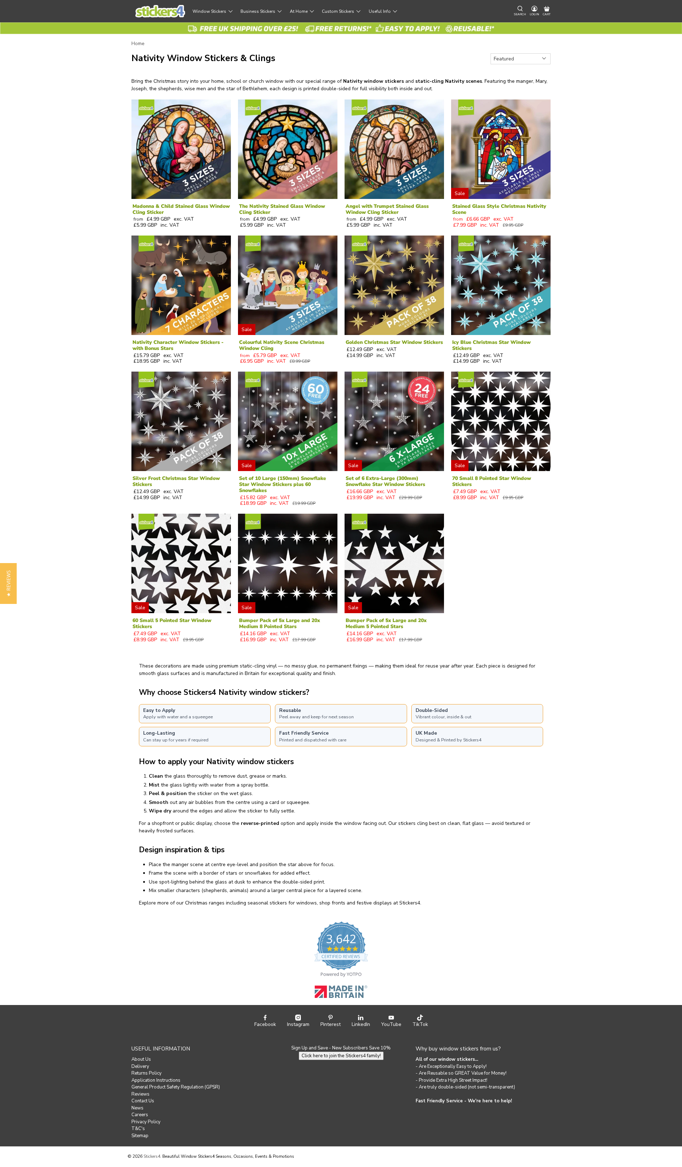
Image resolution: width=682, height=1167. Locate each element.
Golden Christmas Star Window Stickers (394, 342)
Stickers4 (152, 1156)
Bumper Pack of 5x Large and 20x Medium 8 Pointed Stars (279, 623)
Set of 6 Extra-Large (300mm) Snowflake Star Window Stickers (385, 481)
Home (138, 43)
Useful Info (380, 11)
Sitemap (139, 1136)
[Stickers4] (160, 11)
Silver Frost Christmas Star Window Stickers (176, 481)
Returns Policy (146, 1073)
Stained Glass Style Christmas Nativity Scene (499, 209)
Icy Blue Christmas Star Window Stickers (491, 345)
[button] (8, 583)
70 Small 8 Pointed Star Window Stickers (491, 481)
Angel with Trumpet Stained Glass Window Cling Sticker (387, 209)
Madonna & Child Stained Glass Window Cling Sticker (181, 209)
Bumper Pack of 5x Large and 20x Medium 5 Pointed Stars (386, 623)
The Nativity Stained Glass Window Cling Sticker (282, 209)
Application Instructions (155, 1080)
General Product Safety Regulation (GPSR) (175, 1087)
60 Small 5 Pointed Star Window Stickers (171, 623)
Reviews (140, 1094)
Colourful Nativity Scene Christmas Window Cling (281, 345)
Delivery (140, 1066)
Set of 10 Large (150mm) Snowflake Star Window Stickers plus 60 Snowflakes (282, 484)
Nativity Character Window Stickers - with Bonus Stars (177, 345)
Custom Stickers (338, 11)
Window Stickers (209, 11)
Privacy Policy (146, 1122)
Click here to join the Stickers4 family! (341, 1056)
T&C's (138, 1128)
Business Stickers (257, 11)
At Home (299, 11)
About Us (141, 1059)
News (137, 1108)
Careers (139, 1115)
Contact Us (142, 1101)
